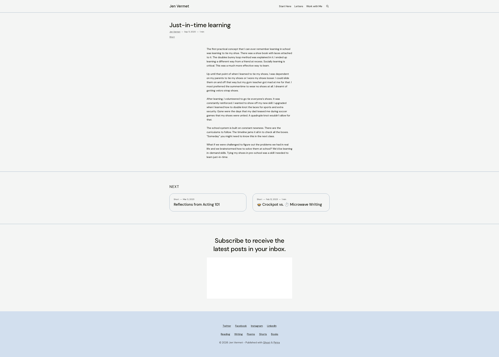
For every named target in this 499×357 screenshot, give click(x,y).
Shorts (263, 334)
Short (172, 37)
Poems (251, 334)
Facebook (241, 326)
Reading (225, 334)
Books (274, 334)
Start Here (285, 6)
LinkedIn (272, 326)
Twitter (227, 326)
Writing (238, 334)
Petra (277, 342)
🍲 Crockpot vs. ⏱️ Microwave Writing (289, 204)
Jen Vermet (179, 6)
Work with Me (314, 6)
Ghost (266, 342)
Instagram (257, 326)
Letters (298, 6)
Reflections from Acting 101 (197, 204)
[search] (327, 6)
